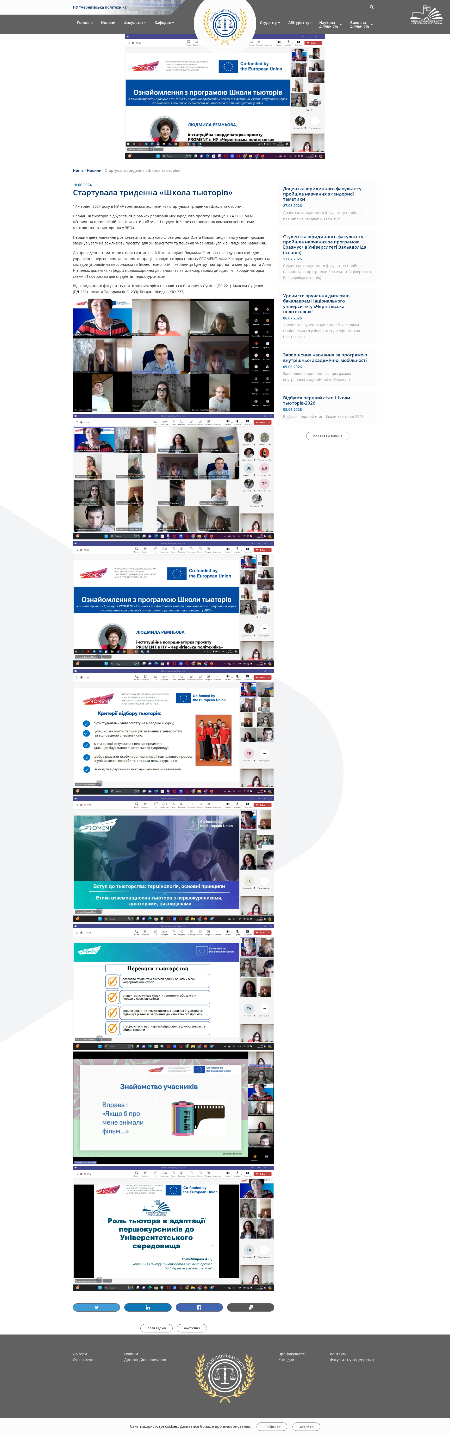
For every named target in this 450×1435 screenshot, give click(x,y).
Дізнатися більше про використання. (215, 1426)
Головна (85, 22)
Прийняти (272, 1426)
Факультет (133, 22)
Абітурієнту (298, 22)
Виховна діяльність (359, 24)
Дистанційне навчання (145, 1359)
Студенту (268, 22)
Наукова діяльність (328, 24)
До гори (80, 1353)
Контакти (338, 1353)
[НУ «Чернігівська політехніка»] (225, 24)
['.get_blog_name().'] (426, 15)
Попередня (156, 1328)
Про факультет (291, 1353)
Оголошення (84, 1359)
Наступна (192, 1328)
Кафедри (163, 22)
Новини (108, 22)
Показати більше (328, 436)
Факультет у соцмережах (352, 1359)
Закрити (306, 1426)
